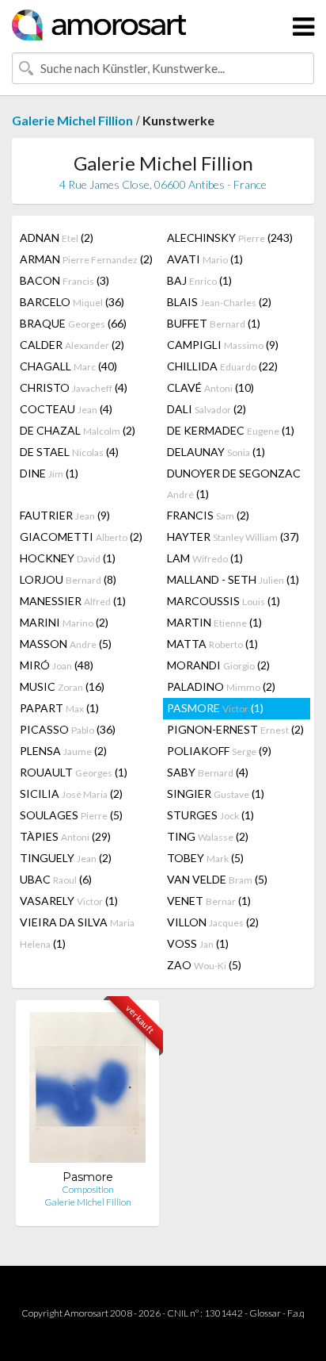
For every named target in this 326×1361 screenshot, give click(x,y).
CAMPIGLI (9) (223, 344)
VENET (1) (209, 900)
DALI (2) (206, 409)
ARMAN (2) (86, 259)
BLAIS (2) (219, 302)
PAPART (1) (59, 708)
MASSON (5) (66, 643)
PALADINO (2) (221, 686)
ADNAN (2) (56, 237)
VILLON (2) (213, 922)
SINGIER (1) (215, 793)
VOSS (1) (198, 943)
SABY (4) (207, 772)
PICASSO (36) (68, 729)
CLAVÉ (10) (210, 387)
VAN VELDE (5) (217, 879)
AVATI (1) (205, 259)
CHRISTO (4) (73, 387)
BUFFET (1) (213, 323)
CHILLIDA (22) (222, 366)
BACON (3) (64, 280)
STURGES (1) (210, 815)
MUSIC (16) (62, 686)
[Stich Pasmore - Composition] (87, 1091)
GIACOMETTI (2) (81, 536)
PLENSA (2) (63, 750)
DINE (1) (49, 473)
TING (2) (207, 836)
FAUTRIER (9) (65, 515)
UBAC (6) (56, 879)
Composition (88, 1189)
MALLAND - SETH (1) (233, 579)
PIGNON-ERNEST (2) (235, 729)
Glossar (265, 1313)
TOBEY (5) (205, 858)
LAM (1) (205, 558)
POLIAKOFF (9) (219, 750)
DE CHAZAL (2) (77, 430)
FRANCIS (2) (208, 515)
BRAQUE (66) (73, 323)
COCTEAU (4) (66, 409)
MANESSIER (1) (73, 601)
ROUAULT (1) (73, 772)
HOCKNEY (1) (68, 558)
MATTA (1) (212, 643)
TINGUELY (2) (66, 858)
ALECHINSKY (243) (230, 237)
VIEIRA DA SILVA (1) (77, 932)
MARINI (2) (64, 622)
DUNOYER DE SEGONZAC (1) (234, 483)
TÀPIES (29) (65, 836)
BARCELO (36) (72, 302)
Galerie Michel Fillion (72, 120)
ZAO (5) (204, 965)
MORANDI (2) (218, 665)
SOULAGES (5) (71, 815)
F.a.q (296, 1313)
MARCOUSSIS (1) (223, 601)
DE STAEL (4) (69, 451)
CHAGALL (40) (68, 366)
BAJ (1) (199, 280)
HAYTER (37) (233, 536)
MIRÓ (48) (56, 665)
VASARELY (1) (69, 900)
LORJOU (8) (68, 579)
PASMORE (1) (215, 708)
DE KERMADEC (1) (230, 430)
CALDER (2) (72, 344)
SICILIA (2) (71, 793)
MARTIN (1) (214, 622)
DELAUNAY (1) (216, 451)
